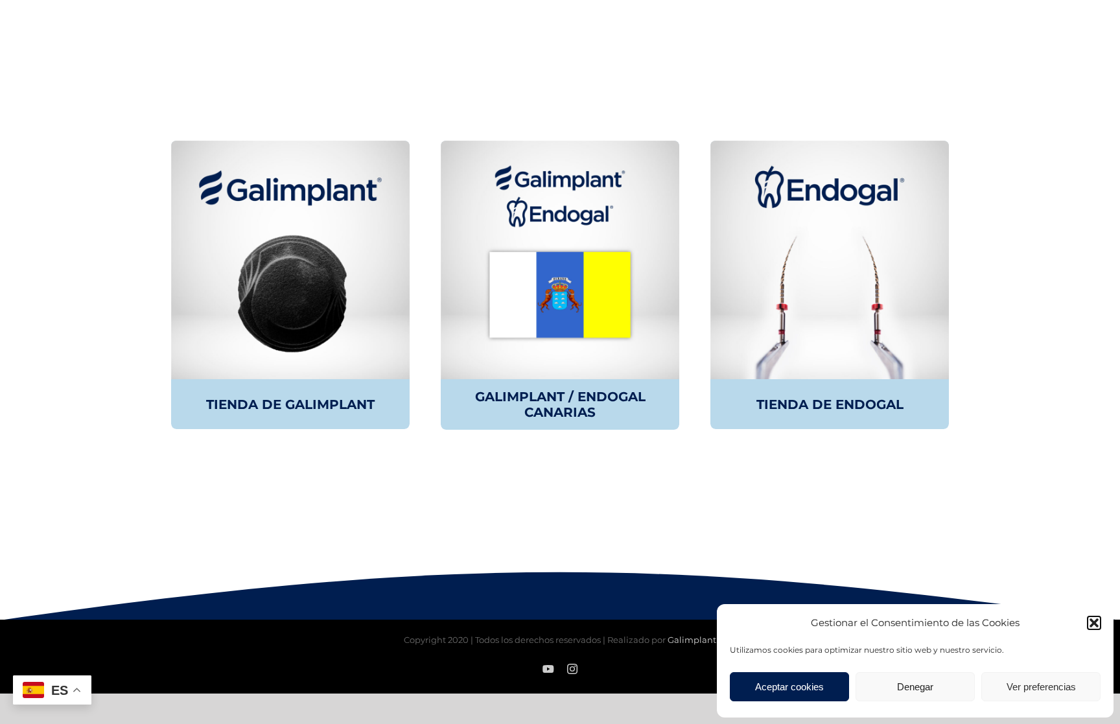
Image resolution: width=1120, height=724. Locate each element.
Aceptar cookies (789, 686)
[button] (1094, 622)
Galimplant (692, 640)
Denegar (915, 686)
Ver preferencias (1041, 686)
